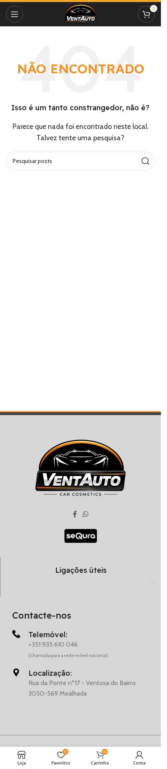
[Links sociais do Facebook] (75, 514)
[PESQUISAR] (145, 161)
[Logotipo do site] (80, 13)
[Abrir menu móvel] (14, 14)
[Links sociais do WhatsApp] (85, 514)
